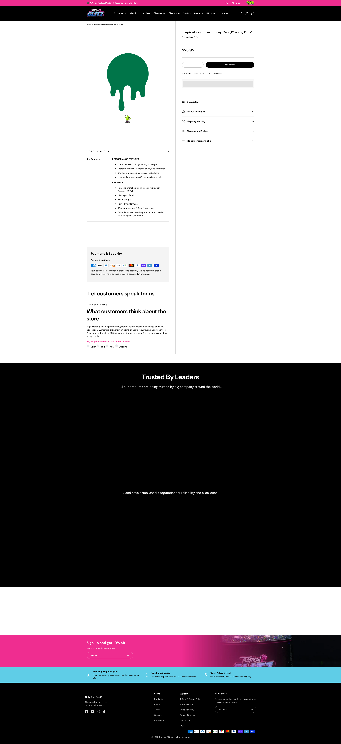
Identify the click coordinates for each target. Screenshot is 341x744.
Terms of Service (188, 715)
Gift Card (211, 13)
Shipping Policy (187, 709)
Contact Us (185, 720)
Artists (146, 13)
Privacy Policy (186, 704)
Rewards (198, 13)
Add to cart (230, 65)
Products (158, 699)
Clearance (174, 13)
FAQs (182, 725)
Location (224, 13)
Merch (157, 704)
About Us (236, 3)
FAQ (226, 3)
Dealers (187, 13)
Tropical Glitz (165, 737)
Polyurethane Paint (190, 37)
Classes (158, 715)
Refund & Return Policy (190, 699)
